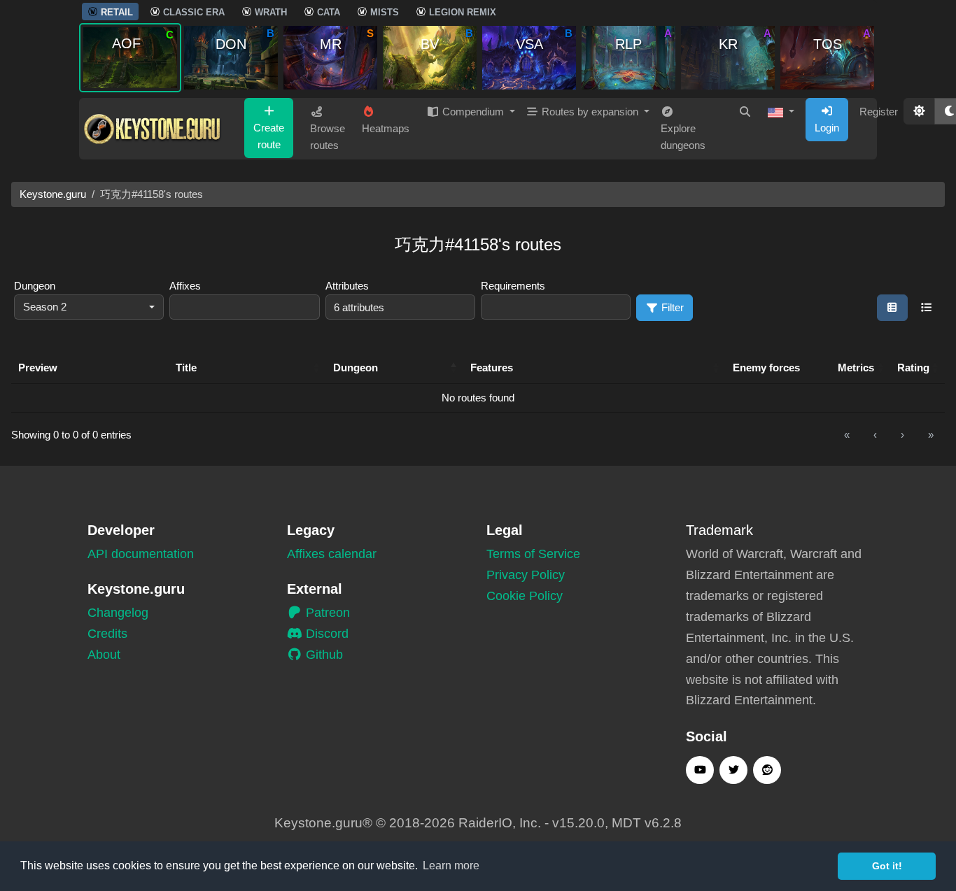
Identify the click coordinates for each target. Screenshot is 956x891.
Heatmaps (385, 128)
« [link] (847, 435)
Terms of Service (533, 554)
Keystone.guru (53, 194)
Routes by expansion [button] (590, 111)
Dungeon (34, 286)
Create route (268, 136)
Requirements (513, 286)
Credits (107, 634)
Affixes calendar (332, 554)
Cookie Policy (524, 596)
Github (322, 655)
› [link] (902, 435)
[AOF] (130, 57)
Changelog (117, 613)
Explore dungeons (683, 136)
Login (827, 128)
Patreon (326, 613)
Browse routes (327, 136)
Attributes (347, 286)
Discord (325, 634)
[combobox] (89, 307)
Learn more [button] (451, 865)
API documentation (140, 554)
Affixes (185, 286)
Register (878, 111)
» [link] (931, 435)
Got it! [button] (887, 865)
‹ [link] (875, 435)
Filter (671, 307)
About (103, 655)
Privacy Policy (525, 575)
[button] (781, 112)
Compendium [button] (473, 111)
